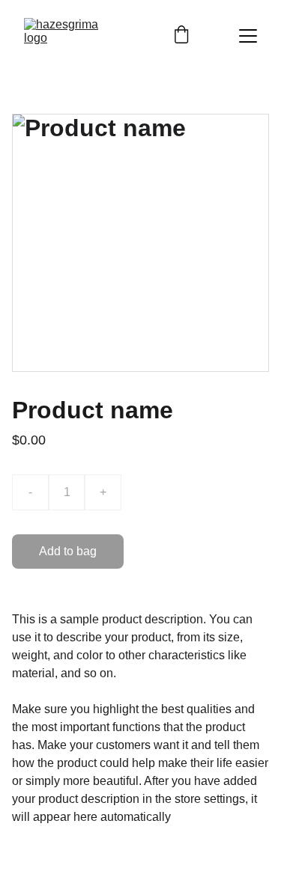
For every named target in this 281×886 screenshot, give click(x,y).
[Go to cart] (181, 36)
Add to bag (68, 551)
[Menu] (248, 36)
